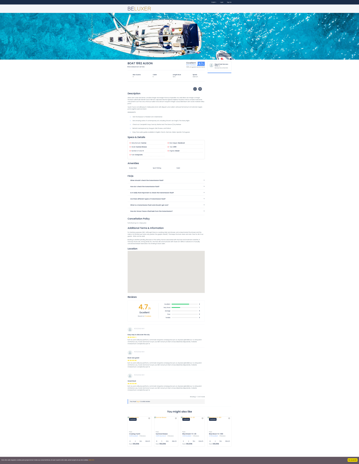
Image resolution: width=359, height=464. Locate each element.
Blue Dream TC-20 (189, 434)
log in (138, 401)
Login (221, 2)
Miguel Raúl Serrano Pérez (221, 65)
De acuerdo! (352, 460)
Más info (91, 460)
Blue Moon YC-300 (216, 434)
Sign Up (229, 2)
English (213, 2)
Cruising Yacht (134, 434)
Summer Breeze (162, 434)
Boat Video (226, 55)
